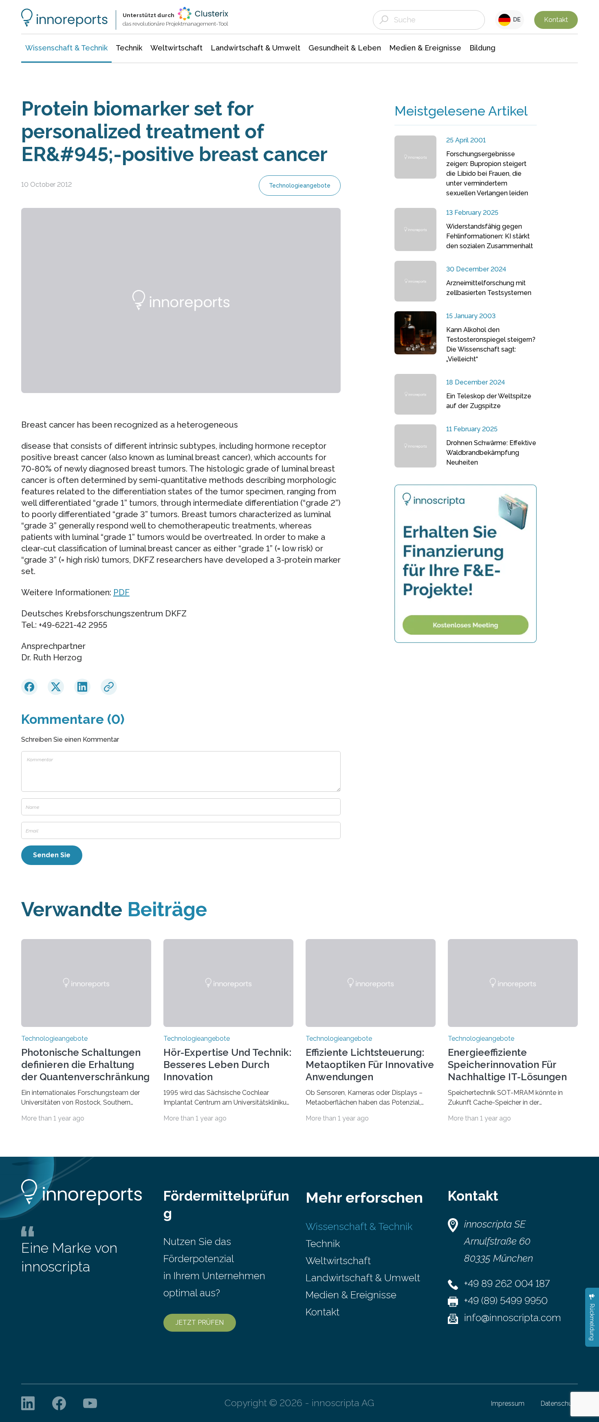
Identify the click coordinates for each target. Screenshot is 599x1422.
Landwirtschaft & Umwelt (363, 1278)
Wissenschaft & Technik (359, 1226)
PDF (121, 592)
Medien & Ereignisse (351, 1295)
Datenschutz (559, 1403)
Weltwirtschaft (338, 1261)
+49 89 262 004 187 (507, 1283)
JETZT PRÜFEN (200, 1322)
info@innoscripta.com (512, 1318)
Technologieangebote (299, 185)
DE (516, 19)
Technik (323, 1243)
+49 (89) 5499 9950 (506, 1300)
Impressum (507, 1403)
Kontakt (556, 20)
